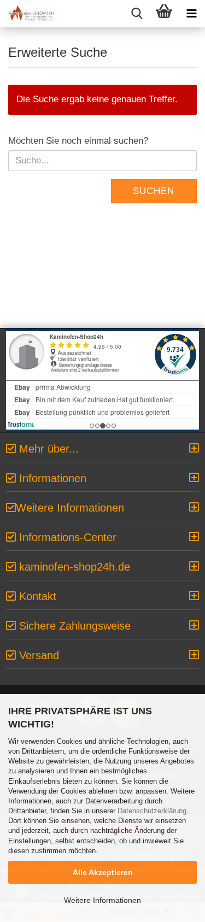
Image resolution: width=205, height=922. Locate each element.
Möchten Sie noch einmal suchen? (78, 141)
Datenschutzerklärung (152, 811)
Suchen (153, 191)
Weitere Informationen (102, 900)
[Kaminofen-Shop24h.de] (27, 13)
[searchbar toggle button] (136, 13)
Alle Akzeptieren (103, 872)
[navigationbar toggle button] (191, 13)
